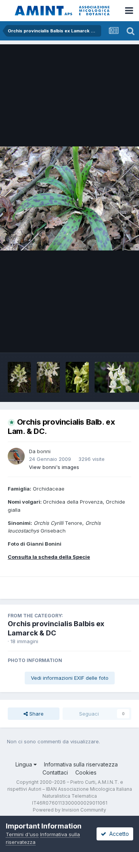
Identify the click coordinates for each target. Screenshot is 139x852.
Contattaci (55, 772)
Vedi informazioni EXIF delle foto (69, 678)
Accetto (117, 833)
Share (36, 714)
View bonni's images (54, 467)
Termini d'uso (22, 834)
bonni (44, 451)
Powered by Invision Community (69, 810)
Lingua (24, 764)
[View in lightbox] (69, 198)
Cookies (86, 772)
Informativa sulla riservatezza (81, 764)
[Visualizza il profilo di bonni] (16, 456)
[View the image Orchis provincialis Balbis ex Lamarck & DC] (19, 377)
